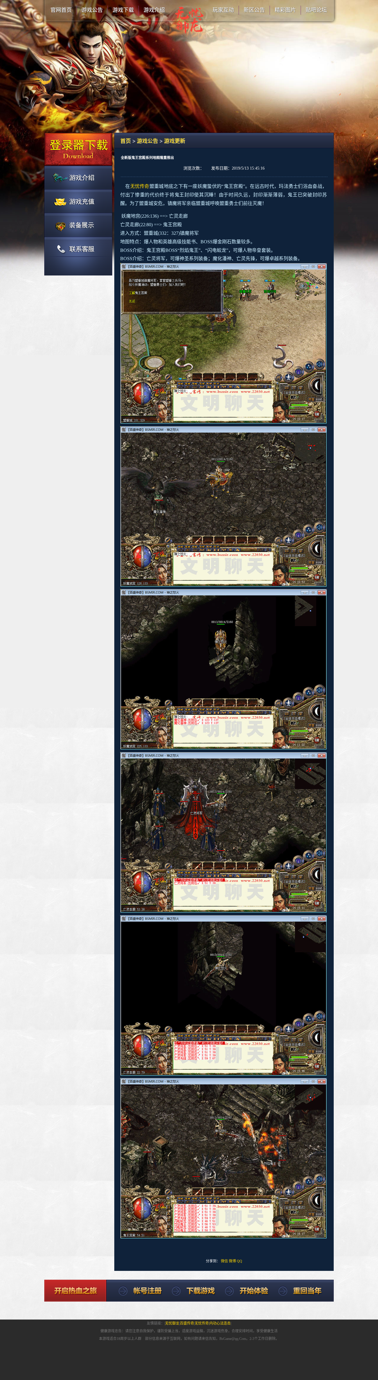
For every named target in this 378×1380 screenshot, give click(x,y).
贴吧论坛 (316, 10)
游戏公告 (92, 10)
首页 (125, 141)
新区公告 (254, 10)
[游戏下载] (78, 149)
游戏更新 (174, 141)
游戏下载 (123, 10)
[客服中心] (78, 255)
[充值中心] (78, 201)
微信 (224, 1261)
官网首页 (61, 10)
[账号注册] (78, 177)
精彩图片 (285, 10)
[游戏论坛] (78, 224)
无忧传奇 (202, 1323)
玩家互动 (223, 10)
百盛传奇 (187, 1323)
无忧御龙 (172, 1323)
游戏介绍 (154, 10)
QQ (239, 1261)
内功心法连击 (220, 1323)
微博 (232, 1261)
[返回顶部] (135, 1291)
